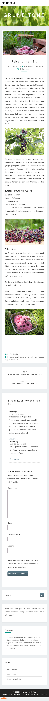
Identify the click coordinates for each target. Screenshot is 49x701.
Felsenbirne (32, 357)
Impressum (11, 674)
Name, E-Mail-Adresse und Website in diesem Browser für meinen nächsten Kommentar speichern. (22, 563)
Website (10, 546)
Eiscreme (22, 357)
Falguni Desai (41, 694)
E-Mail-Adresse (13, 534)
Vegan (7, 359)
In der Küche (12, 354)
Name (9, 523)
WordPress (15, 694)
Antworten (13, 439)
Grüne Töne (9, 2)
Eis (16, 357)
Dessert (10, 357)
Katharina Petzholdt (33, 66)
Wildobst (14, 359)
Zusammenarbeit (14, 679)
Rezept (41, 357)
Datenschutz (12, 669)
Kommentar (13, 488)
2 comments (26, 69)
